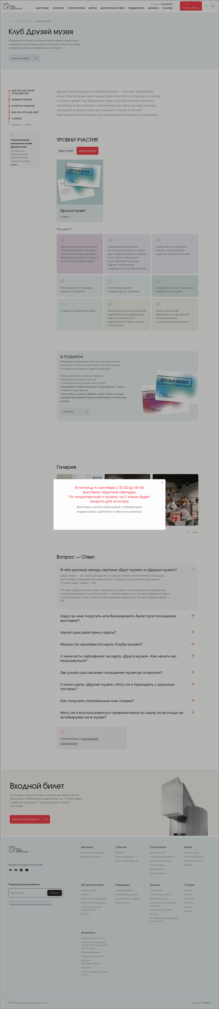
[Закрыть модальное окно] (162, 482)
